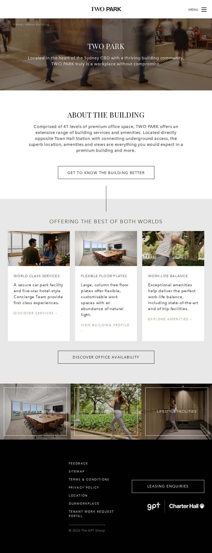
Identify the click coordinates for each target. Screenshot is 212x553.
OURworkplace (84, 503)
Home (17, 24)
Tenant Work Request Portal (91, 514)
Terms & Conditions (89, 479)
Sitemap (77, 471)
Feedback (78, 463)
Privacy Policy (84, 487)
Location (78, 495)
